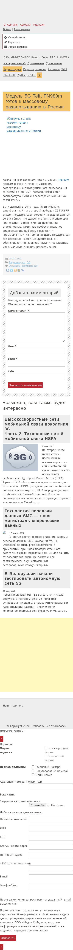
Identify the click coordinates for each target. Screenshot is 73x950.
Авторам (25, 24)
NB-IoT (31, 75)
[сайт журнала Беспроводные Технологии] (47, 712)
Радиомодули (12, 69)
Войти (7, 29)
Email (12, 358)
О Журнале (11, 24)
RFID (52, 57)
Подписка (14, 42)
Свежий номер (17, 37)
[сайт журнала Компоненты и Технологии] (25, 712)
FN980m (63, 179)
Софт (45, 57)
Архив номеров (18, 46)
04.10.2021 (15, 258)
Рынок (35, 57)
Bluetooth (10, 75)
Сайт (11, 371)
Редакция (38, 24)
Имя (12, 346)
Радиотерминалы (34, 69)
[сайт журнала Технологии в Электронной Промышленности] (59, 705)
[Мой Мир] (19, 270)
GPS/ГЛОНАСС (20, 57)
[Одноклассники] (15, 270)
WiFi (64, 69)
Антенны (54, 69)
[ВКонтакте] (8, 270)
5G (39, 75)
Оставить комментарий (23, 265)
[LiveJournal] (23, 270)
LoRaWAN (63, 57)
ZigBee (21, 75)
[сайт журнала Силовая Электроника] (36, 705)
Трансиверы (54, 63)
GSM (6, 57)
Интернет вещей (15, 63)
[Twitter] (11, 270)
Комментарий (18, 310)
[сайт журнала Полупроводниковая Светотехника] (27, 719)
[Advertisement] (36, 655)
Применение (35, 63)
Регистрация (22, 29)
